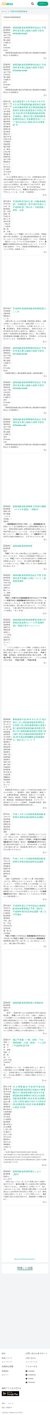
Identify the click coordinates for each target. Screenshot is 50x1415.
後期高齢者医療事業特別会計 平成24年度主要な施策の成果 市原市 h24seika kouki (29, 30)
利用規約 (5, 1371)
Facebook (32, 1375)
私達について (7, 1358)
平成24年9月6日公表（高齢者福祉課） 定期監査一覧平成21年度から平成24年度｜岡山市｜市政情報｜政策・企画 (29, 205)
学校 (3, 1403)
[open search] (33, 4)
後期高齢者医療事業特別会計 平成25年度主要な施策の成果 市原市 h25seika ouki (29, 422)
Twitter (30, 1379)
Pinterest (31, 1382)
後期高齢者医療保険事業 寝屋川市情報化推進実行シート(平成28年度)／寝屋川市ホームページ (29, 623)
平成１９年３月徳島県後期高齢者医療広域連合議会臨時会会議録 (29, 815)
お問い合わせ (31, 1358)
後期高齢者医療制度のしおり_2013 (27, 1173)
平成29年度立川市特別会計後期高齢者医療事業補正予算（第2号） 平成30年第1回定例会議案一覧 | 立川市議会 (29, 910)
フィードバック (32, 1362)
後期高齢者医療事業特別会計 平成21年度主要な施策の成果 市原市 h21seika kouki (29, 351)
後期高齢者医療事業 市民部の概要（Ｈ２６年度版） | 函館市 (29, 508)
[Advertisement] (25, 280)
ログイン (42, 4)
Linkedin (31, 1371)
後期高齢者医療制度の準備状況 (28, 1003)
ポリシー (5, 1375)
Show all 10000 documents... (25, 1259)
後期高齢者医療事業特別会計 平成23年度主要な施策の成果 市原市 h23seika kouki (29, 67)
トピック (11, 1403)
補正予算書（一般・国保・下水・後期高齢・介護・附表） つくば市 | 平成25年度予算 (29, 1043)
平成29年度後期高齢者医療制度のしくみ (29, 310)
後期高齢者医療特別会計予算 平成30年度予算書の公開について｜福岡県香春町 (29, 578)
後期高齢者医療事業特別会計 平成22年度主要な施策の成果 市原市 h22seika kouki (29, 385)
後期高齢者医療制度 (22, 546)
